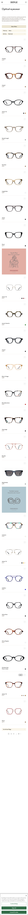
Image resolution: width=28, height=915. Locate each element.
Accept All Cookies (14, 912)
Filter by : (5, 30)
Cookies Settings (14, 903)
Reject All (14, 908)
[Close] (26, 895)
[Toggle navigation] (2, 2)
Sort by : (5, 34)
